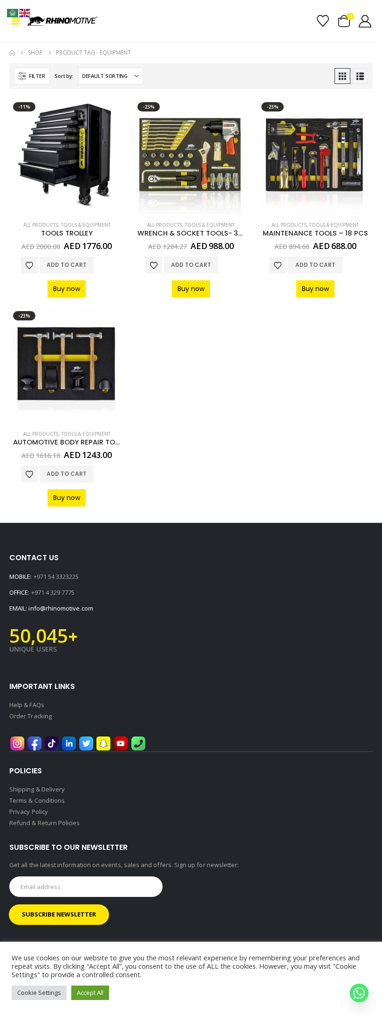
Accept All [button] (90, 992)
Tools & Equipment (85, 225)
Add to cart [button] (67, 265)
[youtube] (121, 742)
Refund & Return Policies (44, 823)
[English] (25, 12)
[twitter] (86, 742)
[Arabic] (13, 12)
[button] (18, 21)
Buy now (66, 288)
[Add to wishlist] (29, 265)
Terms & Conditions (37, 800)
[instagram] (17, 742)
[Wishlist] (322, 21)
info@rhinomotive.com (60, 608)
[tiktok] (52, 742)
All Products (40, 225)
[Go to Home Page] (12, 52)
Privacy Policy (28, 811)
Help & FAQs (26, 705)
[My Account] (365, 21)
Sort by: (64, 75)
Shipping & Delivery (37, 789)
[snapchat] (103, 742)
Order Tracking (30, 716)
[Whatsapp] (359, 993)
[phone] (138, 742)
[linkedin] (69, 742)
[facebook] (34, 742)
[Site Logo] (53, 21)
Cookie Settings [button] (39, 992)
